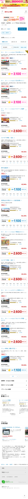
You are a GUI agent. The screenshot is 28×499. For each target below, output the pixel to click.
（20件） (20, 302)
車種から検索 (23, 47)
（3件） (20, 210)
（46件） (20, 63)
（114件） (21, 332)
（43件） (20, 244)
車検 (7, 464)
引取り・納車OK (5, 32)
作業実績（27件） (13, 65)
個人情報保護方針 (10, 476)
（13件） (20, 359)
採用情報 (16, 476)
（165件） (21, 120)
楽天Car (2, 464)
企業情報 (3, 476)
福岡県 (11, 464)
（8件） (20, 146)
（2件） (20, 178)
